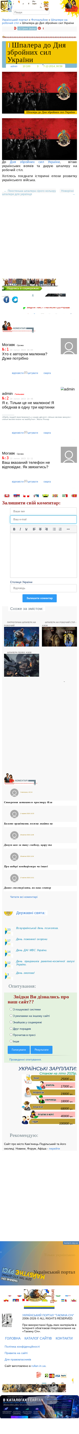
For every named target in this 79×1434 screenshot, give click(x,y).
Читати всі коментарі (23, 896)
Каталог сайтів (38, 1338)
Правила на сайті (16, 1353)
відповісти (18, 373)
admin (14, 66)
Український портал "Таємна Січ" (48, 1315)
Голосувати (19, 1049)
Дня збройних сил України (35, 162)
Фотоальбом (39, 19)
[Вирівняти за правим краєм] (46, 529)
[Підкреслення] (26, 529)
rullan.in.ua (38, 1365)
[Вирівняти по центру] (40, 529)
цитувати (33, 373)
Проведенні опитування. (25, 1059)
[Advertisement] (39, 239)
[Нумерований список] (60, 529)
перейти (54, 1148)
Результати (41, 1049)
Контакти (64, 1338)
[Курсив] (20, 529)
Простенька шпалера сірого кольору (32, 190)
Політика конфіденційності (22, 1346)
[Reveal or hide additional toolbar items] (68, 529)
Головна (13, 1338)
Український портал (15, 19)
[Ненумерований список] (54, 529)
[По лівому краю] (34, 529)
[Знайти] (47, 12)
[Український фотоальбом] (16, 4)
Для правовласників (18, 1359)
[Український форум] (26, 4)
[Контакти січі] (37, 4)
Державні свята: (30, 913)
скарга (47, 373)
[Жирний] (14, 529)
